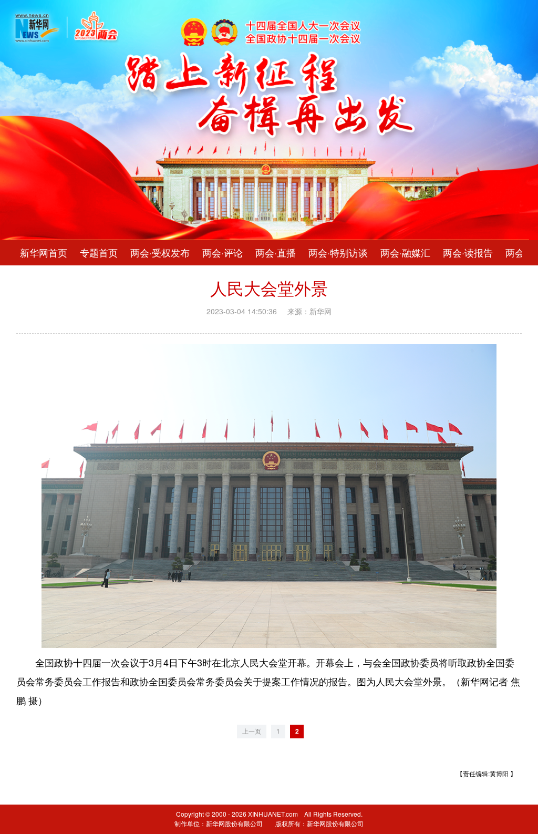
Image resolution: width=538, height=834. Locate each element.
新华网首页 (43, 253)
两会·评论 (222, 253)
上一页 (251, 731)
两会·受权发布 (160, 253)
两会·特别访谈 (338, 253)
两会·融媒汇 (405, 253)
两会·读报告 (468, 253)
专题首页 (99, 253)
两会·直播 (275, 253)
